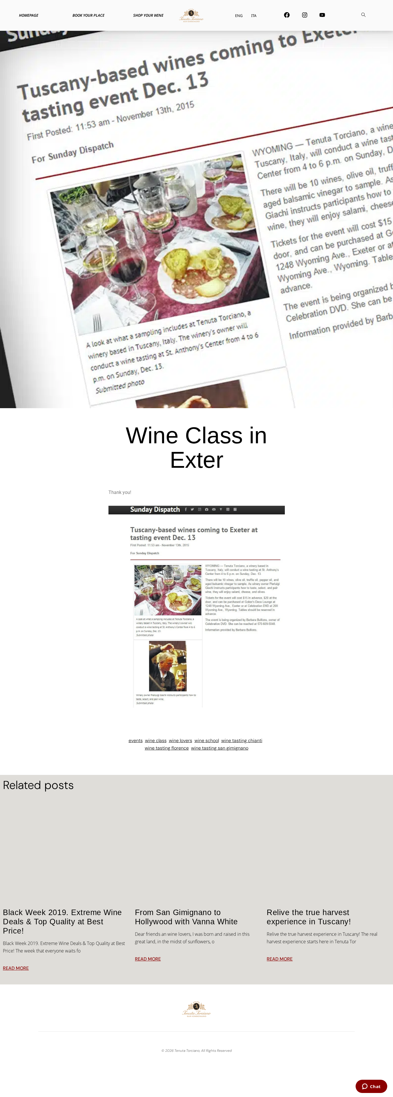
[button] (363, 15)
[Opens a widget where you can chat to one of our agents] (371, 1087)
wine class (156, 740)
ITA (253, 15)
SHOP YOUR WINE (148, 15)
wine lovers (180, 740)
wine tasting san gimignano (219, 748)
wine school (206, 740)
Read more (16, 968)
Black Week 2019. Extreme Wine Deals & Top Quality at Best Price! (62, 921)
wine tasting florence (167, 748)
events (136, 740)
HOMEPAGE (28, 15)
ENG (239, 15)
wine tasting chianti (241, 740)
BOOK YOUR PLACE (88, 15)
